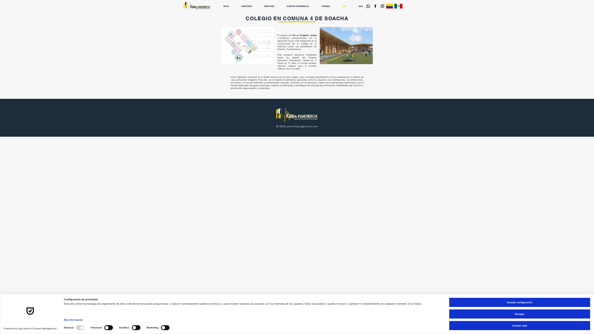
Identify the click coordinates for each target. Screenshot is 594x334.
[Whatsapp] (368, 6)
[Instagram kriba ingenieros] (382, 6)
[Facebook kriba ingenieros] (375, 6)
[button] (273, 6)
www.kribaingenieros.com (302, 126)
